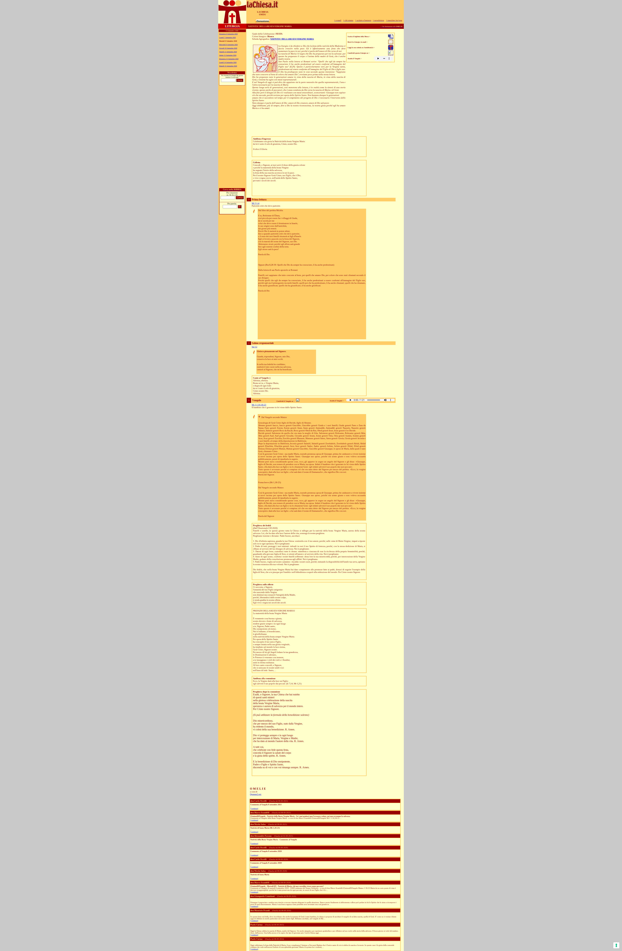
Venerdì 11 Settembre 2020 (228, 52)
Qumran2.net (255, 794)
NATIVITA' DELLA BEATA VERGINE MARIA (292, 39)
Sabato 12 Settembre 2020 (227, 55)
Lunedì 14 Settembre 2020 (227, 62)
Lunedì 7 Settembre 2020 (227, 37)
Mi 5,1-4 (255, 203)
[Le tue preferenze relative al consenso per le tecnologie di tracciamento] (616, 945)
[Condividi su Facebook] (390, 54)
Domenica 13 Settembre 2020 (228, 59)
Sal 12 (254, 347)
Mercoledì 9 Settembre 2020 (228, 45)
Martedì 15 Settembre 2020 (228, 66)
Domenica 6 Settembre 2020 (228, 34)
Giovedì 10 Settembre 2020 (228, 48)
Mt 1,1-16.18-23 (259, 405)
